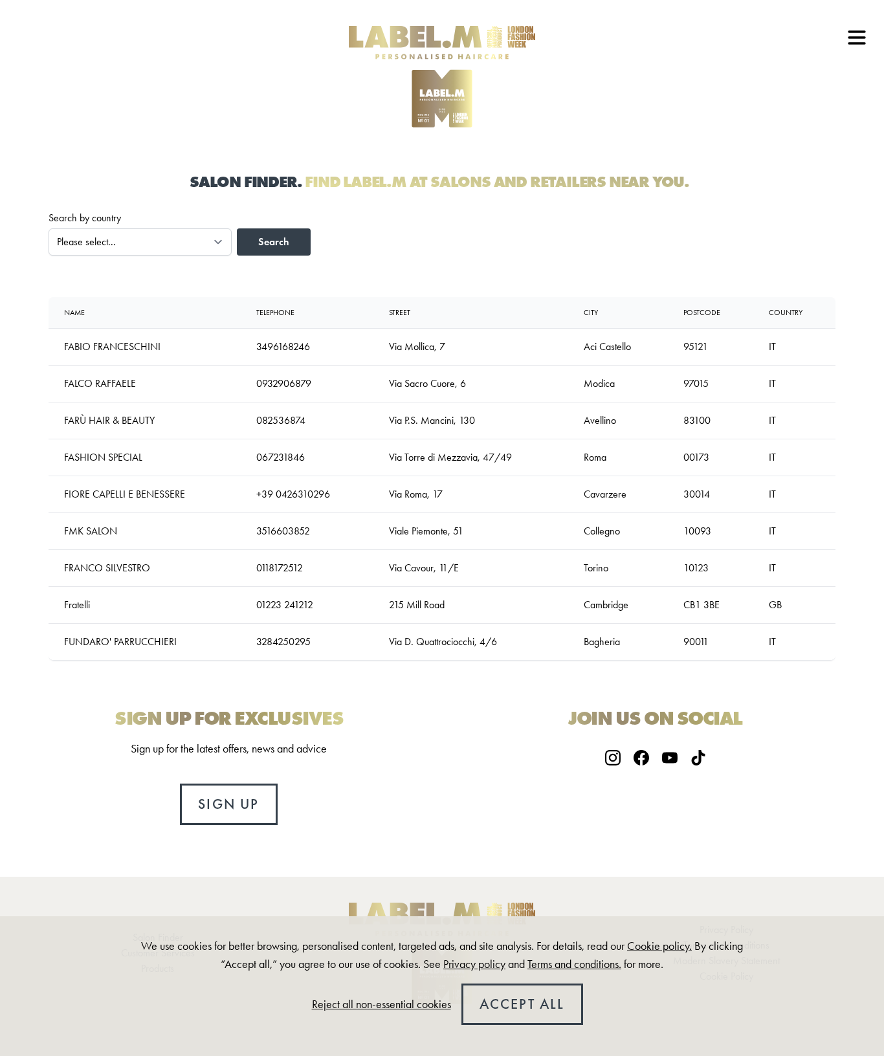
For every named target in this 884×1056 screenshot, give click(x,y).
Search (273, 242)
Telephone (275, 312)
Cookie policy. (659, 946)
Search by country (85, 218)
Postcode (701, 312)
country (785, 312)
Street (399, 312)
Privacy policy (474, 964)
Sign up (228, 804)
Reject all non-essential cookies (381, 1004)
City (591, 312)
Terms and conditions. (574, 964)
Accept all (522, 1004)
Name (74, 312)
